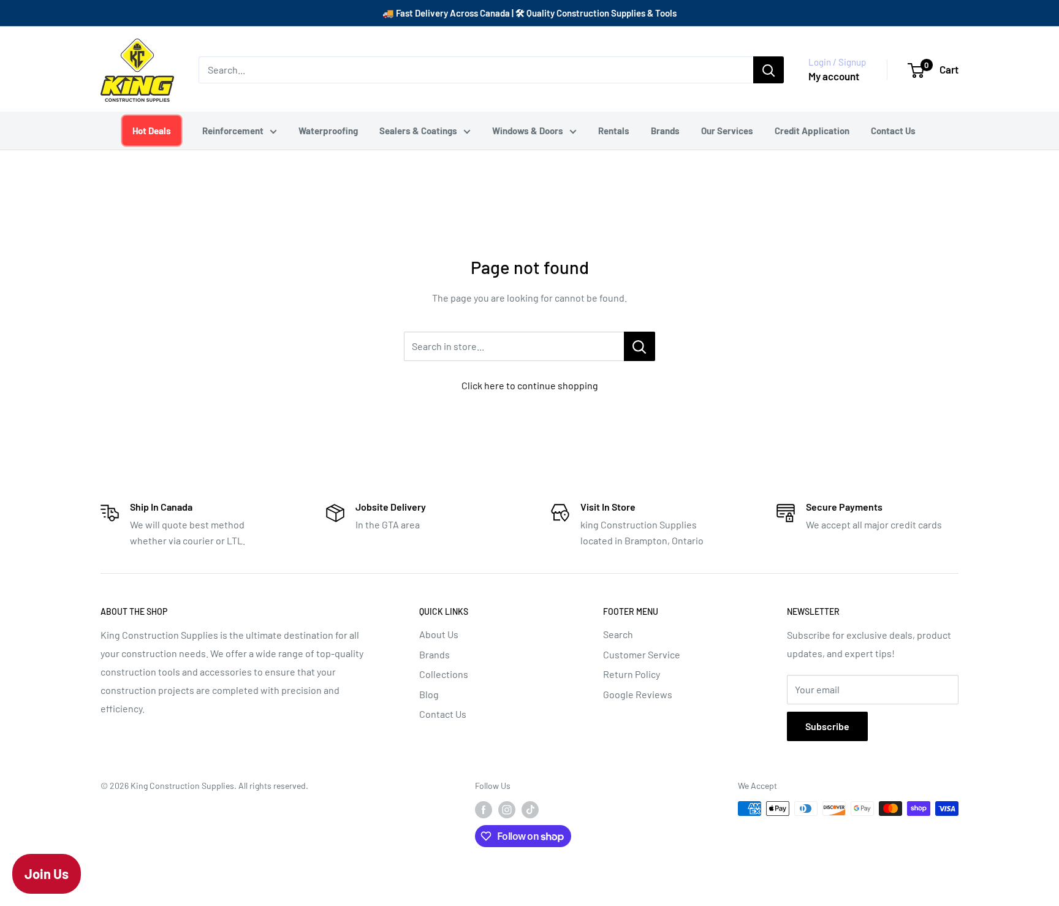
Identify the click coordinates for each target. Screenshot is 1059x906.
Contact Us (893, 130)
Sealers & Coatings (418, 130)
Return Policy (631, 674)
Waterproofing (328, 130)
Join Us (47, 873)
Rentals (613, 130)
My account (833, 76)
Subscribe (827, 726)
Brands (665, 130)
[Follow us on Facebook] (483, 809)
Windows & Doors (527, 130)
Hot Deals (151, 130)
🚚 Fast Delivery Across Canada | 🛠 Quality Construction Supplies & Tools (529, 12)
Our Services (727, 130)
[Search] (768, 69)
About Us (438, 634)
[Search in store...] (639, 346)
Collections (443, 674)
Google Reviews (637, 694)
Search (618, 634)
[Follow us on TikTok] (530, 809)
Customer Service (641, 654)
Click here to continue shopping (529, 385)
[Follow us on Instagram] (506, 809)
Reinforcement (233, 130)
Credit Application (812, 130)
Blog (429, 694)
